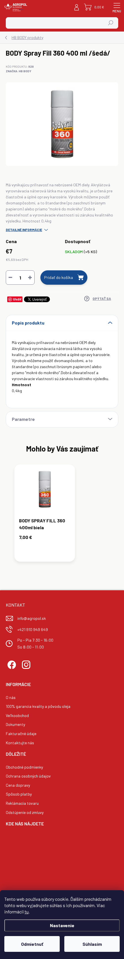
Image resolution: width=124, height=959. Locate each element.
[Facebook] (11, 664)
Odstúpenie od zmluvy (25, 812)
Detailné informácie (24, 230)
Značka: (18, 71)
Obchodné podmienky (24, 767)
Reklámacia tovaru (22, 803)
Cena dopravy (18, 785)
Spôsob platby (19, 794)
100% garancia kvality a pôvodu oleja (38, 706)
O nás (11, 697)
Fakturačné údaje (21, 733)
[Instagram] (25, 664)
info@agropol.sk (31, 618)
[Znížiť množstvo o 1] (10, 277)
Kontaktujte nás (20, 742)
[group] (62, 516)
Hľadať (111, 23)
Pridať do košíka (58, 277)
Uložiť (17, 299)
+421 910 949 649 (32, 629)
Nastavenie (62, 925)
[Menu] (117, 7)
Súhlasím (92, 944)
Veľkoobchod (17, 715)
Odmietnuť (32, 944)
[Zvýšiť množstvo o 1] (30, 277)
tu (27, 911)
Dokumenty (15, 724)
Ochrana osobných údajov (28, 776)
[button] (44, 538)
